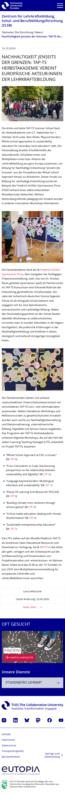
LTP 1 (48, 485)
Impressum (8, 740)
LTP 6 (13, 459)
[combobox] (32, 682)
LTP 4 (31, 507)
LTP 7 (13, 529)
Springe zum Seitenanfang (52, 755)
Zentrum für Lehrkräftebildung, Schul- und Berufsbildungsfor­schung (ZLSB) (32, 21)
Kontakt (6, 734)
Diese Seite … (30, 607)
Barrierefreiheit (11, 757)
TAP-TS (44, 547)
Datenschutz (9, 746)
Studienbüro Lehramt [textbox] (23, 682)
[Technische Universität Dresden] (12, 6)
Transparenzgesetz (13, 751)
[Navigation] (60, 5)
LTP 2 (46, 474)
